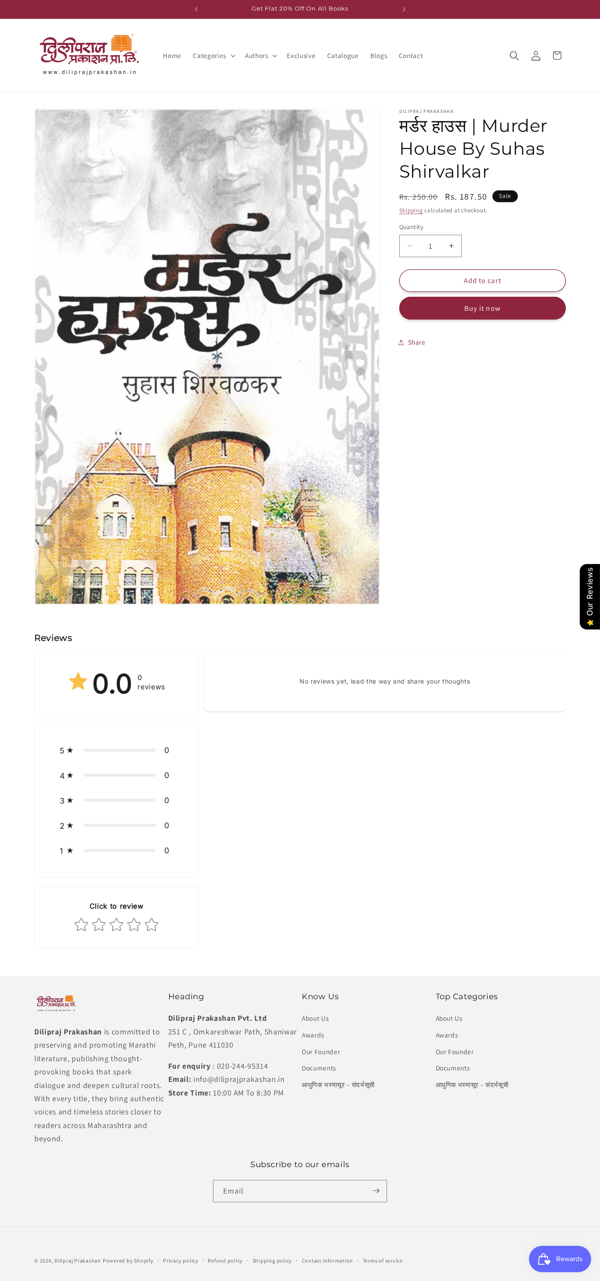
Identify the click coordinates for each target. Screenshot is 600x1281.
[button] (213, 56)
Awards (313, 1034)
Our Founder (321, 1051)
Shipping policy (273, 1260)
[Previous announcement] (196, 9)
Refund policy (225, 1260)
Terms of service (383, 1260)
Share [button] (417, 342)
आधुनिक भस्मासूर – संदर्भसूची (338, 1084)
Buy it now (482, 308)
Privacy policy (181, 1260)
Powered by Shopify (128, 1260)
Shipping (411, 210)
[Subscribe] (376, 1190)
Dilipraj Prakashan (77, 1260)
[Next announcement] (404, 9)
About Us (315, 1018)
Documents (319, 1067)
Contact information (328, 1260)
